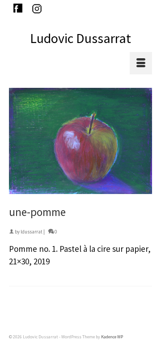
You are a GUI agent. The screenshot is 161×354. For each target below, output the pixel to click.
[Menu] (141, 63)
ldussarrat (31, 232)
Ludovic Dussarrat (80, 38)
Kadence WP (112, 337)
